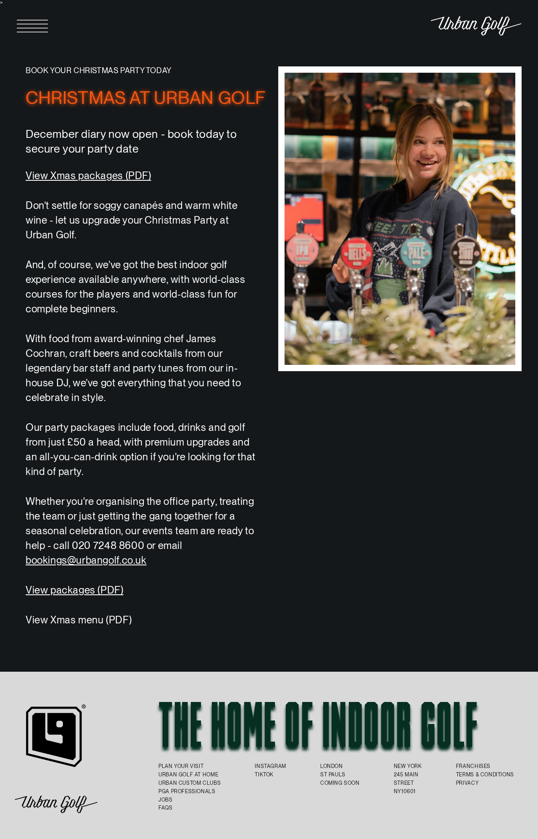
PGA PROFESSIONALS (186, 791)
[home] (476, 26)
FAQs (165, 808)
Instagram (270, 766)
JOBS (165, 800)
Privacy (467, 783)
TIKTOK (264, 774)
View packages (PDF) (75, 590)
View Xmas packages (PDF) (88, 175)
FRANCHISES (473, 766)
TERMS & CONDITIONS (485, 774)
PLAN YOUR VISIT (180, 766)
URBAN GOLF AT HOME (188, 774)
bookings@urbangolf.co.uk (86, 560)
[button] (32, 26)
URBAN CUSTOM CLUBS (189, 783)
